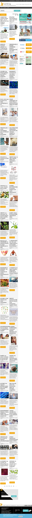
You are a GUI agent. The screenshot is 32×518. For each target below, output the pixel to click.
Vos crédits (28, 48)
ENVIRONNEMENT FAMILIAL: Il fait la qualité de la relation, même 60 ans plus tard (4, 413)
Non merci (20, 516)
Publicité (18, 505)
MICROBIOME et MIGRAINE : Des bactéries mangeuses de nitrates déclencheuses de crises (4, 271)
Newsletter (8, 505)
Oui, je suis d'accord (22, 514)
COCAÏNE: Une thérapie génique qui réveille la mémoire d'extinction (4, 74)
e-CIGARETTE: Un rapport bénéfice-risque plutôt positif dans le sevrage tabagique (13, 270)
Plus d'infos (11, 516)
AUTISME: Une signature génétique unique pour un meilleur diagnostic (4, 386)
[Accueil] (2, 4)
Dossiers (20, 4)
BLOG (30, 4)
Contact (23, 505)
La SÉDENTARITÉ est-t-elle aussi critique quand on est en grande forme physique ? (13, 243)
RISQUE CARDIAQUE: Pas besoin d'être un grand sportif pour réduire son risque (13, 102)
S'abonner (14, 496)
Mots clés (2, 10)
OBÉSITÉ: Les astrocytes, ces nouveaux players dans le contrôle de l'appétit (4, 215)
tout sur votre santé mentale (29, 44)
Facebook (25, 505)
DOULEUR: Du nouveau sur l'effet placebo (4, 158)
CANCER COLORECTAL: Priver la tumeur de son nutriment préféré (13, 413)
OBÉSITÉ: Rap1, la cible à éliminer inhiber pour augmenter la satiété (13, 159)
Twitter (26, 505)
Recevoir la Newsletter (25, 38)
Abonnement (23, 4)
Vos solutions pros (29, 52)
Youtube (31, 505)
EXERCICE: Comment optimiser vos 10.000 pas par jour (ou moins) (3, 47)
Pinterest (28, 505)
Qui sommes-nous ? (13, 505)
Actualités (17, 4)
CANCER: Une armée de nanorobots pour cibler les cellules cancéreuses (13, 358)
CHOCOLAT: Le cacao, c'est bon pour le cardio (4, 187)
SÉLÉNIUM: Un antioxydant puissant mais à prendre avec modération (12, 464)
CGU (21, 505)
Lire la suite (3, 41)
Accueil (1, 7)
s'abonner (25, 510)
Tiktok (29, 505)
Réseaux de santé (27, 4)
